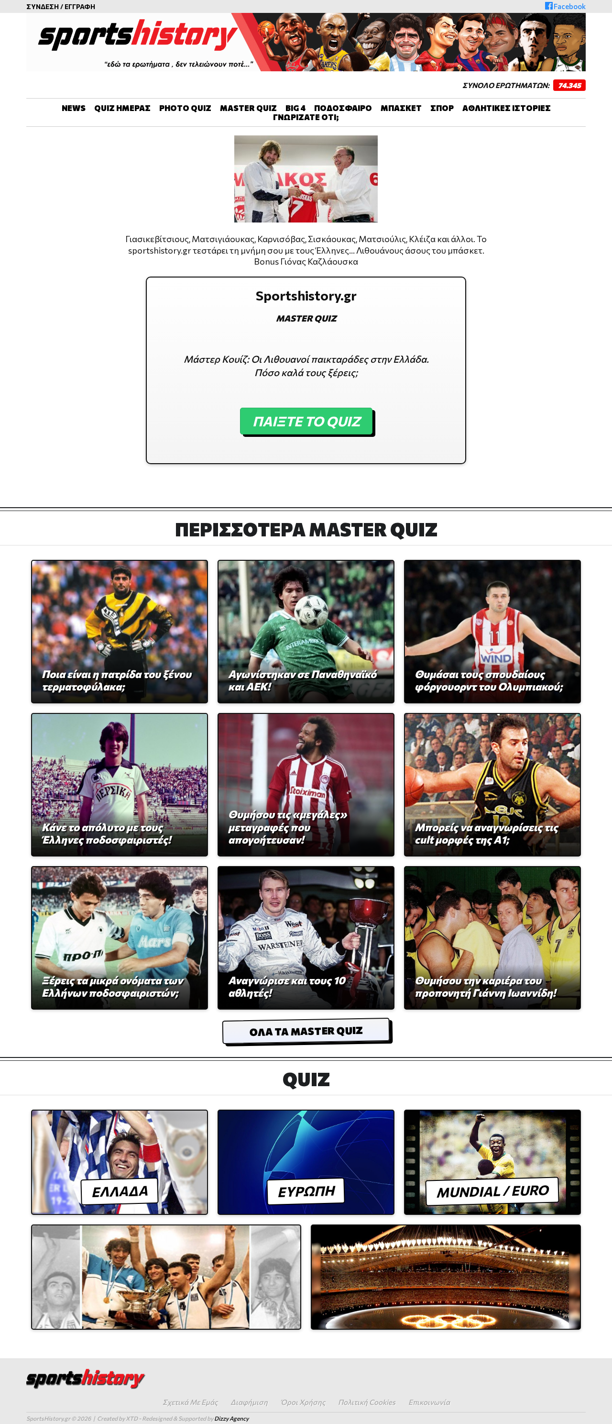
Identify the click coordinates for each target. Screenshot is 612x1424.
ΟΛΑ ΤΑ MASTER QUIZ (305, 1031)
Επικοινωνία (429, 1402)
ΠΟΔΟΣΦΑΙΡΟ (343, 107)
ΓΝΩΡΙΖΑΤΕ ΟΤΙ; (306, 117)
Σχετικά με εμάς (190, 1402)
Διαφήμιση (249, 1402)
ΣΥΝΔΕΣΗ (42, 6)
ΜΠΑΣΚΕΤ (401, 107)
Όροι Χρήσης (303, 1402)
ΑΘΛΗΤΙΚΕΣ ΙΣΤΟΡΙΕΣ (506, 107)
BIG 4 (295, 107)
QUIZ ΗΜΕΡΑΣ (122, 107)
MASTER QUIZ (248, 107)
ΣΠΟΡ (442, 107)
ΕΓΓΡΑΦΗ (80, 6)
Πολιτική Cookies (366, 1402)
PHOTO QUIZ (185, 107)
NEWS (74, 107)
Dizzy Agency (231, 1418)
